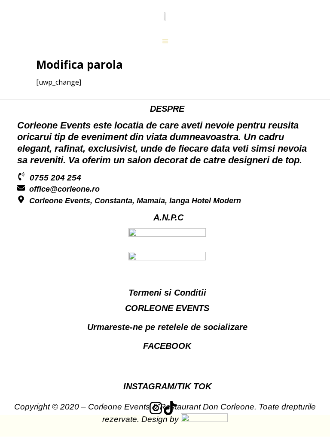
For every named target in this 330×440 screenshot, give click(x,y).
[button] (165, 41)
